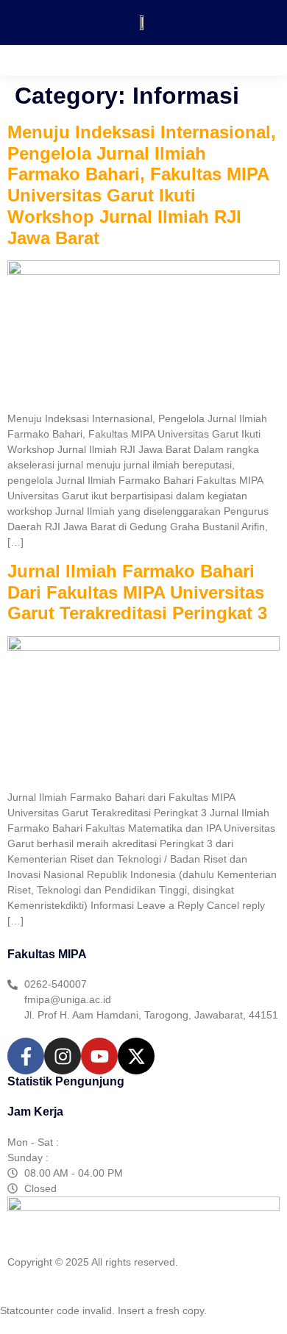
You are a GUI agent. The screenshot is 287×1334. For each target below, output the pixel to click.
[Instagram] (62, 1056)
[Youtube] (99, 1056)
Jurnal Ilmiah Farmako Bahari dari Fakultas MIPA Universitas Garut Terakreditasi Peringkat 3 (137, 592)
